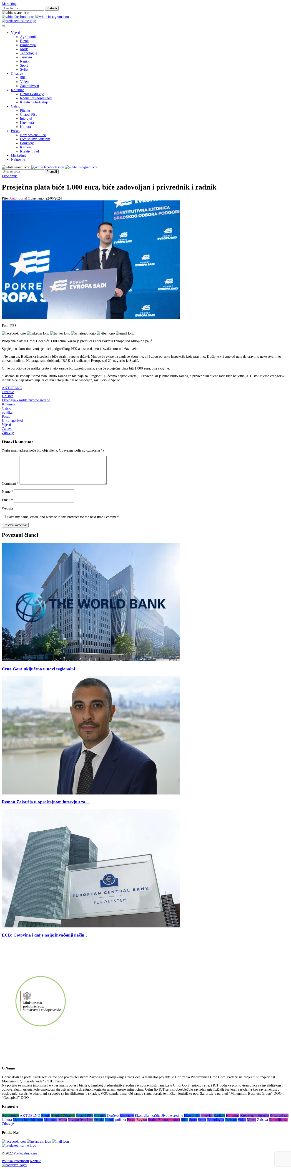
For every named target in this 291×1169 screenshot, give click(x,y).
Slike (23, 78)
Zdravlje (8, 433)
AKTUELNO (12, 388)
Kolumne (17, 90)
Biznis (24, 41)
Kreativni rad (29, 151)
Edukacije (27, 143)
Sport (24, 65)
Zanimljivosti (29, 86)
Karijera (26, 147)
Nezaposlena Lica (33, 135)
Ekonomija (28, 45)
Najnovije (18, 159)
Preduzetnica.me (25, 1153)
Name (7, 491)
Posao (15, 131)
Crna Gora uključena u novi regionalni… (40, 669)
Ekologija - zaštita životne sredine (26, 400)
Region (25, 61)
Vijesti (15, 33)
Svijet (24, 69)
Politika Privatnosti (15, 1161)
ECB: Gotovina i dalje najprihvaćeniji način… (45, 935)
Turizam (26, 57)
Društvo (7, 396)
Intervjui (26, 118)
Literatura (27, 123)
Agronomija (28, 37)
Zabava (7, 429)
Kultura (25, 127)
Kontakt (35, 1161)
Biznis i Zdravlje (32, 94)
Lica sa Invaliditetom (35, 139)
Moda (24, 49)
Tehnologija (28, 53)
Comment (10, 483)
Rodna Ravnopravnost (36, 98)
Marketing (9, 4)
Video (24, 82)
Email (7, 500)
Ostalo (15, 106)
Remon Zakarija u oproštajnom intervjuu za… (46, 801)
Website (7, 508)
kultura (7, 1120)
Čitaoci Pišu (28, 114)
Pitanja (25, 110)
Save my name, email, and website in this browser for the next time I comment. (63, 517)
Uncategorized (12, 420)
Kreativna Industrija (34, 102)
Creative (17, 73)
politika (7, 412)
